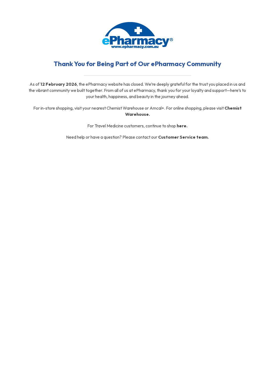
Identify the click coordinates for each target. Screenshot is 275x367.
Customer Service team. (183, 137)
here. (182, 125)
